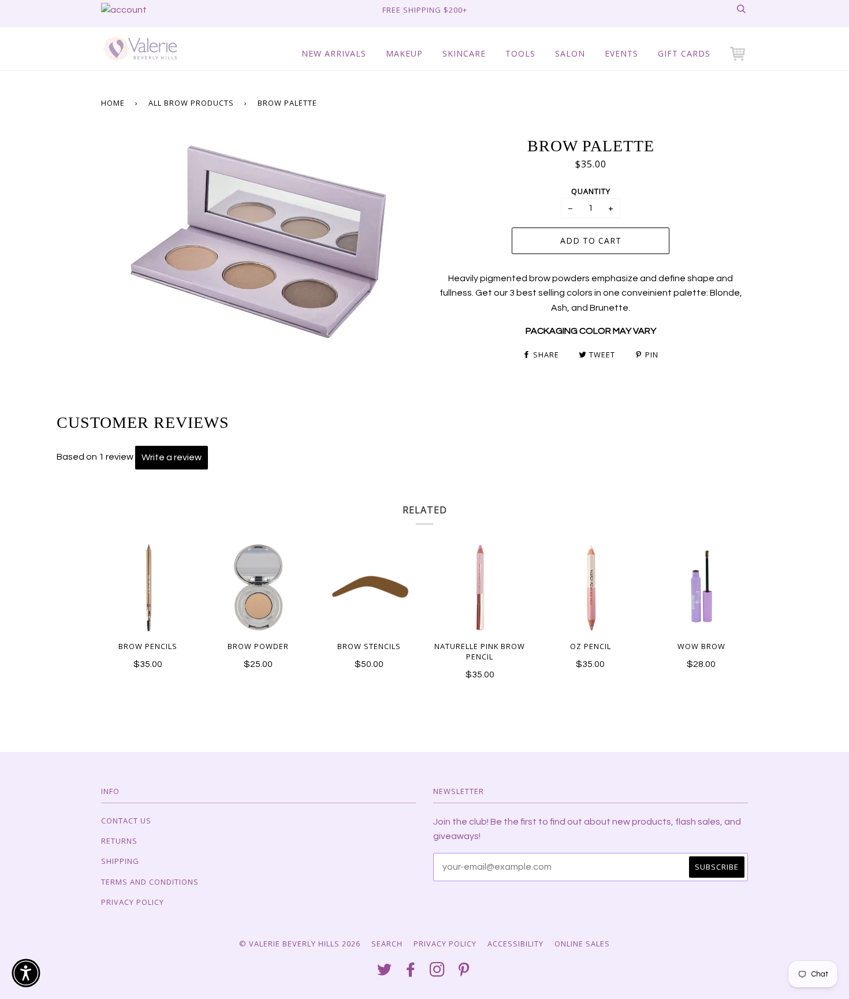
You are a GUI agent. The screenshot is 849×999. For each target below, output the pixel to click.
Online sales (582, 943)
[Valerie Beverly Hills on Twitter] (384, 972)
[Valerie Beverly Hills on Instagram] (437, 972)
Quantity (590, 191)
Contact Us (126, 820)
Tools (520, 53)
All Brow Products (191, 103)
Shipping (120, 861)
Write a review (172, 457)
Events (621, 53)
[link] (124, 9)
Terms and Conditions (150, 882)
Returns (119, 841)
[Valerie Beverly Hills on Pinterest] (464, 972)
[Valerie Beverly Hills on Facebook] (411, 972)
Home (113, 103)
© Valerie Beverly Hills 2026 (299, 943)
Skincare (464, 53)
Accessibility (515, 943)
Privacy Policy (132, 902)
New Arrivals (333, 53)
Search (387, 943)
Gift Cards (684, 53)
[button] (739, 53)
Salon (570, 53)
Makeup (404, 53)
